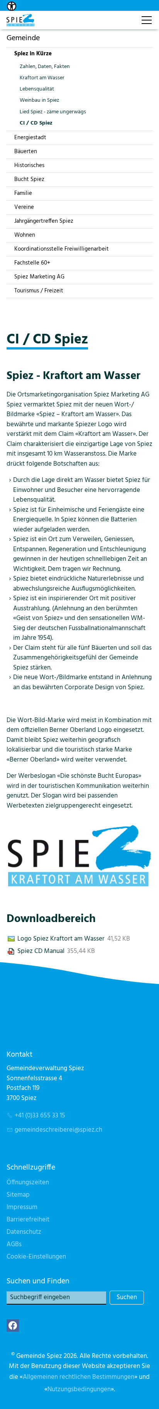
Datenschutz (24, 1232)
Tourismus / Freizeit (38, 290)
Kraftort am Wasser (42, 78)
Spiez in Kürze (33, 53)
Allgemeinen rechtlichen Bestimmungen (78, 1377)
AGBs (14, 1244)
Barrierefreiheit (28, 1219)
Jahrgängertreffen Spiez (43, 221)
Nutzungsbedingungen (79, 1389)
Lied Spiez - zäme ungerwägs (53, 112)
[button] (13, 1325)
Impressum (22, 1207)
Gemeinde (23, 38)
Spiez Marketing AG (39, 277)
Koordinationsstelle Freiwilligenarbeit (61, 249)
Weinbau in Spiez (39, 100)
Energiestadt (30, 137)
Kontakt (127, 16)
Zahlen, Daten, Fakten (45, 67)
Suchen (127, 1297)
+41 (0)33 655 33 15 (40, 1115)
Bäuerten (25, 151)
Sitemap (18, 1195)
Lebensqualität (37, 89)
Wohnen (24, 235)
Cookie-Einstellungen (36, 1257)
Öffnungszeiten (28, 1182)
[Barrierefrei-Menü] (11, 6)
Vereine (24, 207)
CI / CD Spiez (36, 123)
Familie (23, 193)
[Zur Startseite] (20, 20)
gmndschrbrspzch (58, 1130)
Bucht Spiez (29, 179)
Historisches (29, 165)
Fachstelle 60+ (32, 263)
